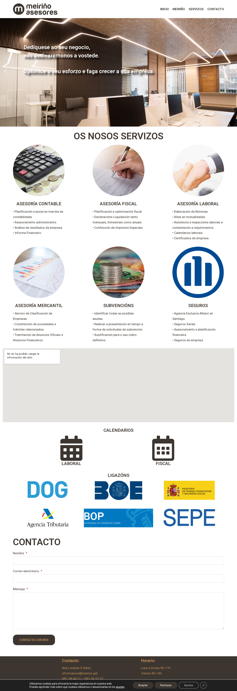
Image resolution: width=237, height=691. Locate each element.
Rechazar (166, 685)
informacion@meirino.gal (79, 673)
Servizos (196, 9)
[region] (118, 71)
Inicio (164, 9)
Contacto (215, 9)
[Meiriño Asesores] (35, 9)
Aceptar (143, 685)
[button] (6, 71)
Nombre (20, 553)
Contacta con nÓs (34, 640)
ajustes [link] (120, 686)
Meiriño (179, 9)
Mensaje (20, 589)
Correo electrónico (27, 571)
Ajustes (188, 685)
